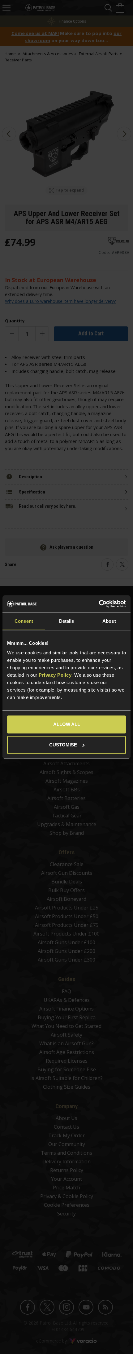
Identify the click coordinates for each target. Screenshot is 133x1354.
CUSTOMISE (63, 744)
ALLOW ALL (66, 724)
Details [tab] (66, 621)
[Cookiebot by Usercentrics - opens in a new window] (99, 604)
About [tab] (109, 621)
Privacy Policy (55, 675)
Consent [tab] (24, 621)
